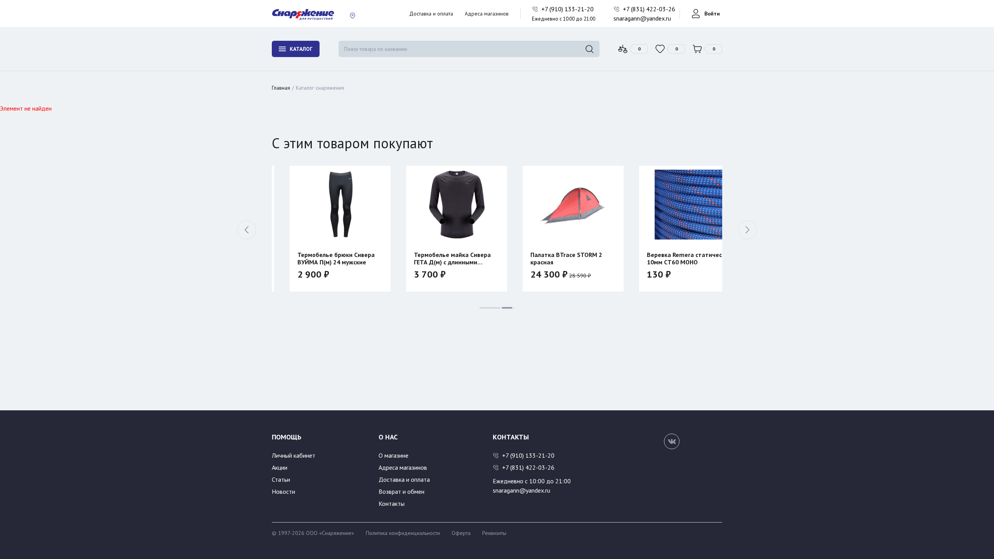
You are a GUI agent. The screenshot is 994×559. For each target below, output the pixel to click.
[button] (747, 230)
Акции (279, 467)
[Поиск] (589, 49)
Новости (283, 491)
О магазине (393, 455)
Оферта (461, 533)
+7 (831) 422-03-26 (650, 9)
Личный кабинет (293, 455)
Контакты (392, 503)
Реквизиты (494, 533)
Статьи (281, 479)
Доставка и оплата (431, 13)
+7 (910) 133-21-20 (568, 9)
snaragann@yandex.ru (642, 18)
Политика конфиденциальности (403, 533)
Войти (712, 13)
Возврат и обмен (401, 491)
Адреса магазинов (487, 13)
